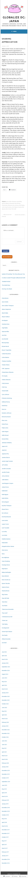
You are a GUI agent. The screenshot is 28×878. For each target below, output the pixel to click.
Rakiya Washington (6, 572)
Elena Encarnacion (6, 416)
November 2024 (6, 670)
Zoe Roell (4, 642)
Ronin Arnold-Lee (6, 579)
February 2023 (5, 722)
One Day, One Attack (7, 289)
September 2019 (6, 781)
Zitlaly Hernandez (6, 639)
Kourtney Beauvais (6, 516)
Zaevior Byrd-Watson (7, 631)
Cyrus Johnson (15, 205)
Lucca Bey (4, 531)
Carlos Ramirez (17, 203)
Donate (5, 251)
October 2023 (5, 703)
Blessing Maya (5, 342)
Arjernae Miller (5, 203)
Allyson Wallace (6, 316)
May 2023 (4, 711)
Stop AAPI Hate (5, 598)
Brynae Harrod (5, 346)
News (3, 553)
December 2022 (6, 729)
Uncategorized (5, 627)
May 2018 (4, 818)
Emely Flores (5, 424)
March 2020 (5, 759)
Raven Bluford (5, 576)
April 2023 (4, 715)
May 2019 (4, 789)
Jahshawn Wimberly (7, 442)
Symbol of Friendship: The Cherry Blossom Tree (13, 274)
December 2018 (6, 807)
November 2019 (6, 774)
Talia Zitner (4, 602)
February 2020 (5, 763)
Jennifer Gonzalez (6, 468)
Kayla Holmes (5, 498)
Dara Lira (4, 409)
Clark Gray (4, 387)
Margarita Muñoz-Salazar (8, 546)
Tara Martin (4, 605)
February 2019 (5, 800)
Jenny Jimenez (5, 476)
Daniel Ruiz (4, 405)
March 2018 (5, 826)
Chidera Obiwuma (6, 379)
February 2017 (5, 852)
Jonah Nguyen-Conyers (16, 207)
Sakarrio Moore (5, 587)
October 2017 (5, 837)
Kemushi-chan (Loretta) (20, 214)
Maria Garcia (8, 208)
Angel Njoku (19, 201)
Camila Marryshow (6, 353)
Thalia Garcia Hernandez (8, 609)
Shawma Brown (5, 590)
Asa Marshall (11, 203)
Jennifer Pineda (5, 472)
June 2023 (4, 707)
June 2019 (4, 785)
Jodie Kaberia (5, 479)
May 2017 (4, 840)
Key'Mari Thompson (6, 505)
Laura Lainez (5, 520)
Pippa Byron (5, 568)
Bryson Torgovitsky (6, 350)
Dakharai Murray (6, 402)
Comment (19, 241)
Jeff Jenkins (5, 465)
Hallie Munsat (5, 435)
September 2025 (6, 666)
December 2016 (6, 859)
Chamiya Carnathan (6, 361)
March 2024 (5, 689)
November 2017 (6, 833)
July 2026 (4, 652)
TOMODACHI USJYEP (7, 616)
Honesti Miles (5, 439)
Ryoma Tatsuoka (6, 583)
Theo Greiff (13, 208)
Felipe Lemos (5, 427)
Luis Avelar (4, 535)
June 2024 (4, 678)
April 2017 (4, 844)
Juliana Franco (5, 487)
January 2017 (5, 855)
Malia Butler (5, 542)
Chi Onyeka (4, 376)
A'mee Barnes (5, 298)
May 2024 (4, 681)
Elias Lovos (4, 420)
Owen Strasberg (6, 561)
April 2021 (4, 752)
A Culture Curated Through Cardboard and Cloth (13, 277)
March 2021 (5, 755)
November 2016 (6, 863)
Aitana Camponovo (6, 309)
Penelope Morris (6, 565)
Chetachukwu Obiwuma (7, 205)
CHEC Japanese (5, 368)
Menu (14, 31)
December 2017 (6, 829)
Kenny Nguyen (5, 502)
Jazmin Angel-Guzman (6, 207)
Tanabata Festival (6, 281)
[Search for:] (14, 265)
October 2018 (5, 815)
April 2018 (4, 822)
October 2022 (5, 737)
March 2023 (5, 718)
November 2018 (6, 811)
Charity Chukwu (5, 364)
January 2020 (5, 766)
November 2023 (6, 700)
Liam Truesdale (5, 527)
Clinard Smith (5, 390)
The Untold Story (6, 285)
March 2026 (5, 659)
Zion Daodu (4, 635)
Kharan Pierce (5, 509)
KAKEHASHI (4, 490)
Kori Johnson (5, 513)
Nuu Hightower (5, 557)
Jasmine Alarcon (6, 457)
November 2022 (6, 733)
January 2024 (5, 692)
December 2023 (6, 696)
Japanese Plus (5, 453)
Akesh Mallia (5, 313)
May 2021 (4, 748)
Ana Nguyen (5, 320)
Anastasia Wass (5, 324)
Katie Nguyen (5, 494)
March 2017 (5, 848)
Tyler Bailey (5, 624)
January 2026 (5, 663)
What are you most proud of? (6, 215)
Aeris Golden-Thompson (11, 201)
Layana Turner (5, 524)
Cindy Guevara (5, 383)
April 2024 (4, 685)
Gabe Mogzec (21, 205)
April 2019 (4, 792)
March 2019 (5, 796)
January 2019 (5, 803)
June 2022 (4, 740)
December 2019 (6, 770)
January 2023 (5, 726)
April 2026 (4, 655)
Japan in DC (5, 446)
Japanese (4, 450)
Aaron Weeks (5, 302)
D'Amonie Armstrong (7, 398)
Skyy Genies (5, 594)
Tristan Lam (4, 620)
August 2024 (5, 674)
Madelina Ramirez (6, 539)
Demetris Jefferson (6, 413)
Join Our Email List (7, 256)
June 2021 (4, 744)
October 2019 (5, 778)
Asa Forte (4, 335)
